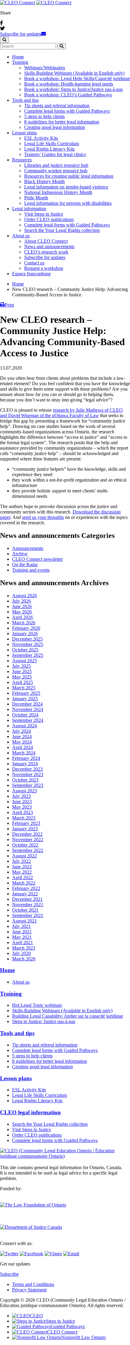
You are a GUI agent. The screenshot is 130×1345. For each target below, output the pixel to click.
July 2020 (21, 953)
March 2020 (23, 958)
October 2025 (25, 649)
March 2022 (23, 882)
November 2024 (27, 709)
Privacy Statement (29, 1289)
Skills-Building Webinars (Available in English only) (74, 73)
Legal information (29, 208)
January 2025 (25, 698)
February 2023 (26, 823)
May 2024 (22, 741)
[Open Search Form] (4, 40)
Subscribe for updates (20, 33)
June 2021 (22, 931)
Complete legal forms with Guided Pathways (67, 111)
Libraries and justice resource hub (56, 165)
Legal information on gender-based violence (66, 186)
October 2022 (25, 844)
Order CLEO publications (49, 219)
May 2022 (22, 872)
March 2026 (23, 622)
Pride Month (36, 197)
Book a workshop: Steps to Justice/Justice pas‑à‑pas (73, 89)
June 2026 (22, 606)
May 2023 (22, 807)
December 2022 (27, 834)
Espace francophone (31, 273)
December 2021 (27, 899)
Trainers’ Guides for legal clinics (55, 154)
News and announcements (49, 246)
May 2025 (22, 676)
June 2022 (22, 866)
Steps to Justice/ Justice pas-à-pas (43, 1021)
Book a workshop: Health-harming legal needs (68, 83)
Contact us (34, 262)
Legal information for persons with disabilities (68, 203)
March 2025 (23, 687)
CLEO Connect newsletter (37, 559)
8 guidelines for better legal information (61, 121)
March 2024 (23, 752)
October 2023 (25, 779)
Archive (20, 553)
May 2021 (22, 937)
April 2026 (22, 617)
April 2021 (22, 942)
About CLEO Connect (46, 241)
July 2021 (21, 926)
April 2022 (22, 877)
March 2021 (23, 947)
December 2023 (27, 769)
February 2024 (26, 758)
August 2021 (24, 920)
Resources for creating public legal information (68, 176)
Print (9, 304)
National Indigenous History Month (58, 192)
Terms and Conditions (33, 1284)
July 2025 (21, 666)
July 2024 (21, 731)
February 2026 (26, 628)
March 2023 (23, 817)
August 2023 (24, 790)
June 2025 (22, 671)
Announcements (27, 548)
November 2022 (27, 839)
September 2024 (27, 720)
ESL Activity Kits (41, 138)
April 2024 (22, 747)
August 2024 (24, 725)
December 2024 (27, 704)
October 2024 (25, 714)
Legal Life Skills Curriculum (51, 143)
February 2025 (26, 693)
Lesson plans (24, 132)
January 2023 (25, 828)
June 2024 (22, 736)
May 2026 (22, 611)
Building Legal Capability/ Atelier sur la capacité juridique (67, 1016)
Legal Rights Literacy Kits (49, 148)
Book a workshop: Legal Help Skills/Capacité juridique (77, 78)
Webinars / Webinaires (44, 67)
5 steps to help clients (44, 116)
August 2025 (24, 660)
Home (18, 56)
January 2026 (25, 633)
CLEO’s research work (46, 251)
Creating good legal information (54, 127)
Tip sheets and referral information (56, 105)
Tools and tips (25, 100)
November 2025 (27, 644)
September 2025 (27, 655)
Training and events (31, 570)
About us (21, 235)
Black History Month (44, 181)
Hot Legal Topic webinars (37, 1005)
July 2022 (21, 861)
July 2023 (21, 796)
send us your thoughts (43, 517)
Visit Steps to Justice (43, 214)
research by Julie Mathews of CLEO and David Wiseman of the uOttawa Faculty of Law (61, 412)
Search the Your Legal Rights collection (62, 230)
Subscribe (9, 1274)
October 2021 (25, 910)
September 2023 (27, 785)
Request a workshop (43, 268)
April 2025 (22, 682)
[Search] (61, 46)
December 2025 (27, 638)
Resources (22, 159)
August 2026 (24, 595)
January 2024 (25, 763)
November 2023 (27, 774)
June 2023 (22, 801)
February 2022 (26, 888)
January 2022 (25, 893)
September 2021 (27, 915)
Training (20, 62)
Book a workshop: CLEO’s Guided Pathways (68, 94)
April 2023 (22, 812)
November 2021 (27, 904)
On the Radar (25, 564)
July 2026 (21, 601)
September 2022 (27, 850)
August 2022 (24, 855)
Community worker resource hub (55, 170)
